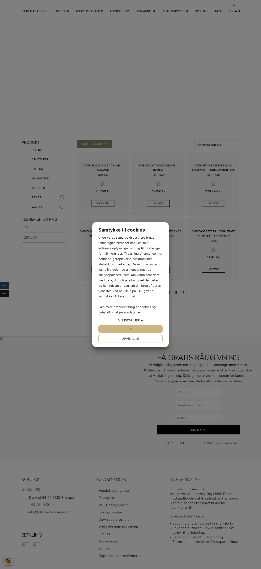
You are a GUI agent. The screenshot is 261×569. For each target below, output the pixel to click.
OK (130, 329)
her (138, 312)
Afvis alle (130, 339)
